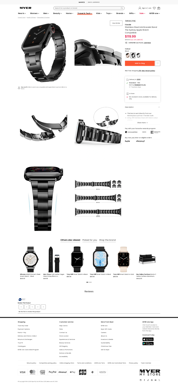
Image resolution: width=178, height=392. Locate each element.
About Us (104, 336)
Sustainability (105, 343)
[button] (137, 85)
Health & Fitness (31, 17)
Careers (103, 332)
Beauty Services (64, 343)
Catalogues (22, 346)
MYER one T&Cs (99, 363)
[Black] (133, 55)
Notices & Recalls (65, 353)
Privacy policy (133, 363)
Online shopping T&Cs (67, 363)
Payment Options (24, 329)
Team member (146, 363)
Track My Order (23, 326)
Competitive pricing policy (48, 363)
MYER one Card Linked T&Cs (117, 363)
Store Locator (64, 336)
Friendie (128, 25)
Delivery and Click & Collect (27, 336)
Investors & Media (107, 339)
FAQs (61, 329)
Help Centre (63, 326)
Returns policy (31, 363)
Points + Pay (22, 332)
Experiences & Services (67, 339)
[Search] (122, 8)
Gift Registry (63, 346)
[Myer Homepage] (25, 9)
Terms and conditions (84, 363)
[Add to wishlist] (157, 63)
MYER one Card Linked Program (28, 350)
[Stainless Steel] (138, 55)
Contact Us (63, 332)
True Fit (20, 343)
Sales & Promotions (66, 350)
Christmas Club (106, 346)
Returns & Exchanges (25, 339)
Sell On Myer (105, 350)
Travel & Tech (21, 17)
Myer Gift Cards (106, 329)
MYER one (104, 326)
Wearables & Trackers (43, 17)
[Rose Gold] (127, 55)
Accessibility (63, 356)
